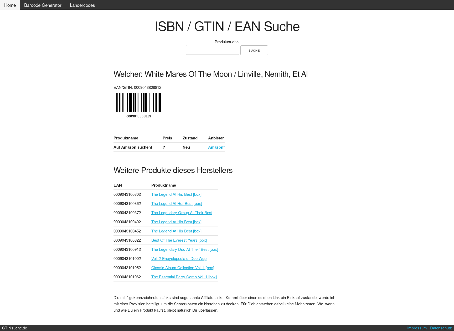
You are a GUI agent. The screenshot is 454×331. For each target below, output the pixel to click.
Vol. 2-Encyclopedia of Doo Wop (179, 258)
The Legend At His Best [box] (176, 194)
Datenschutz (441, 327)
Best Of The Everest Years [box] (179, 240)
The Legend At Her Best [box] (176, 203)
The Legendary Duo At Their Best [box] (184, 249)
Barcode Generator (42, 5)
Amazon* (216, 147)
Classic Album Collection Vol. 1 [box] (182, 267)
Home (10, 5)
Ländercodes (82, 5)
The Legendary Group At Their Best (181, 212)
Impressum (417, 327)
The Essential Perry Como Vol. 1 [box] (184, 276)
